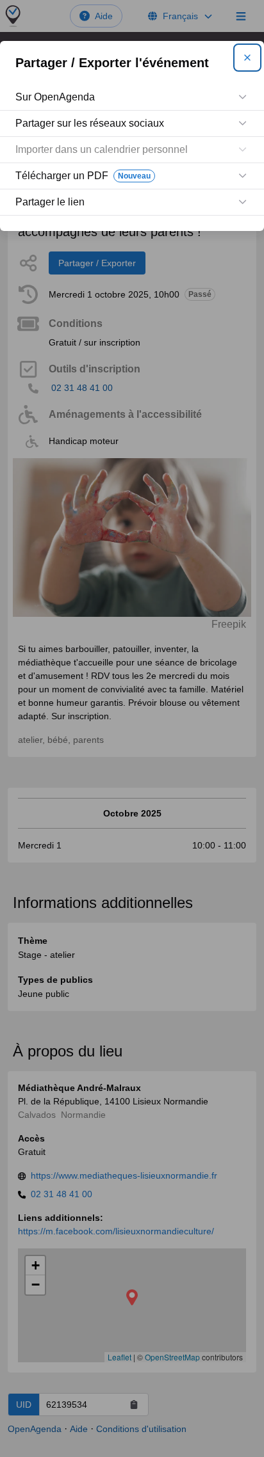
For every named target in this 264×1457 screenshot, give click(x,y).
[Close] (247, 57)
